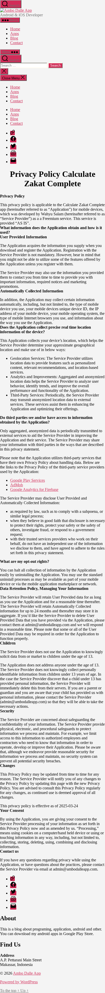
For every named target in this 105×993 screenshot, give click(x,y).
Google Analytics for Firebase (34, 489)
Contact (16, 43)
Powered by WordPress (19, 982)
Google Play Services (27, 480)
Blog (14, 38)
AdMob (16, 485)
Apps (14, 33)
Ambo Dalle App (27, 973)
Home (15, 29)
